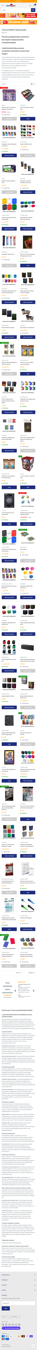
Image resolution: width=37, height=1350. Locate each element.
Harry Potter (5, 360)
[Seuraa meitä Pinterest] (13, 1324)
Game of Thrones (24, 252)
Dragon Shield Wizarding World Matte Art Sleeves (9, 363)
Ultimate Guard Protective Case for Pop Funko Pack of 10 (27, 882)
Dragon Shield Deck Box (26, 144)
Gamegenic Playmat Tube (8, 254)
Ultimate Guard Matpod (25, 918)
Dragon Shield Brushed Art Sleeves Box (26, 696)
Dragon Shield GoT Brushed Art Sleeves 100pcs (27, 291)
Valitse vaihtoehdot (9, 155)
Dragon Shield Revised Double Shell (27, 623)
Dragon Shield (23, 141)
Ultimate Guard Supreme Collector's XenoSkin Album (27, 845)
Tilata (5, 1308)
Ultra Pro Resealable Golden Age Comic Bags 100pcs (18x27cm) (8, 807)
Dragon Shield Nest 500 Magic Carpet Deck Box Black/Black (27, 660)
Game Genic (4, 288)
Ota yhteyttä (18, 1)
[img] (8, 995)
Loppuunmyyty (9, 118)
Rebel (3, 178)
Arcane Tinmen (23, 288)
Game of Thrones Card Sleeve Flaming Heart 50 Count (27, 255)
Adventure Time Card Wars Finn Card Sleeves (8, 476)
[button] (15, 990)
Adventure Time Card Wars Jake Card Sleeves (26, 363)
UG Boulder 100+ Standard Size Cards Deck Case (27, 399)
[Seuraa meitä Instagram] (9, 1324)
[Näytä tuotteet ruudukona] (31, 84)
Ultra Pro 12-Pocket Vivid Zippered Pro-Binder (8, 845)
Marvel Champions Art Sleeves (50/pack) (9, 586)
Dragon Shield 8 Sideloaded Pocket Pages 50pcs (8, 733)
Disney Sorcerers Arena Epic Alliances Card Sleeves (9, 108)
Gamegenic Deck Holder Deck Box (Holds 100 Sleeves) (9, 291)
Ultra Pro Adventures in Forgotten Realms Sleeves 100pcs (8, 400)
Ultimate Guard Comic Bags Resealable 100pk (27, 513)
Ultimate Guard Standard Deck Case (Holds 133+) (27, 770)
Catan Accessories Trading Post (26, 108)
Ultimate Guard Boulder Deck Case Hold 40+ (9, 550)
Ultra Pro (4, 397)
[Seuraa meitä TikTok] (19, 1324)
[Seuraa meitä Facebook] (3, 1324)
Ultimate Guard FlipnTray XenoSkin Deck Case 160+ (26, 955)
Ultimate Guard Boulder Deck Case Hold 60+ (9, 218)
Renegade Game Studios (7, 879)
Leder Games (23, 547)
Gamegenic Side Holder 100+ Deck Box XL (8, 623)
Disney (3, 105)
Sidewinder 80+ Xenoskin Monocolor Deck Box (26, 218)
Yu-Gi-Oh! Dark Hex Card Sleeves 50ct (8, 513)
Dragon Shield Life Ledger (8, 327)
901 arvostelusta (8, 997)
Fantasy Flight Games (7, 583)
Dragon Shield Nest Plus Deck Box (9, 660)
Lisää (28, 118)
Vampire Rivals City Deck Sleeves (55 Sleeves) (8, 882)
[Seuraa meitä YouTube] (16, 1324)
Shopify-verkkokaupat (6, 1346)
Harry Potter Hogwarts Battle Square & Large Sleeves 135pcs (27, 439)
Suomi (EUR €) (14, 1316)
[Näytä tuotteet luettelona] (34, 84)
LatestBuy (22, 325)
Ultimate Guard (5, 215)
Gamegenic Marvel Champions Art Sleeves (9, 144)
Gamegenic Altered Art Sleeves (25, 733)
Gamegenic (22, 105)
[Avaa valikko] (2, 5)
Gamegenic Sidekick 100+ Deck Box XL (26, 586)
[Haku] (33, 10)
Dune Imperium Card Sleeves (27, 327)
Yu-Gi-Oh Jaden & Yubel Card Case (27, 476)
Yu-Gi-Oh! (22, 473)
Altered (22, 730)
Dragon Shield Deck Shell (8, 696)
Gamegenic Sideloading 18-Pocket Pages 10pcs (8, 438)
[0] (34, 5)
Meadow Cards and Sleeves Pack (8, 181)
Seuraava (31, 972)
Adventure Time (24, 360)
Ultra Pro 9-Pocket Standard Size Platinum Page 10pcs (27, 807)
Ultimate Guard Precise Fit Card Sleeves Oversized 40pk (9, 918)
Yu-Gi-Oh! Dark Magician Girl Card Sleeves (8, 770)
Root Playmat (23, 549)
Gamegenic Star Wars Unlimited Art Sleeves (25, 181)
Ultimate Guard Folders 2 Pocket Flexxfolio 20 (8, 955)
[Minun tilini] (30, 5)
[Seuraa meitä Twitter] (6, 1324)
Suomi (4, 1316)
